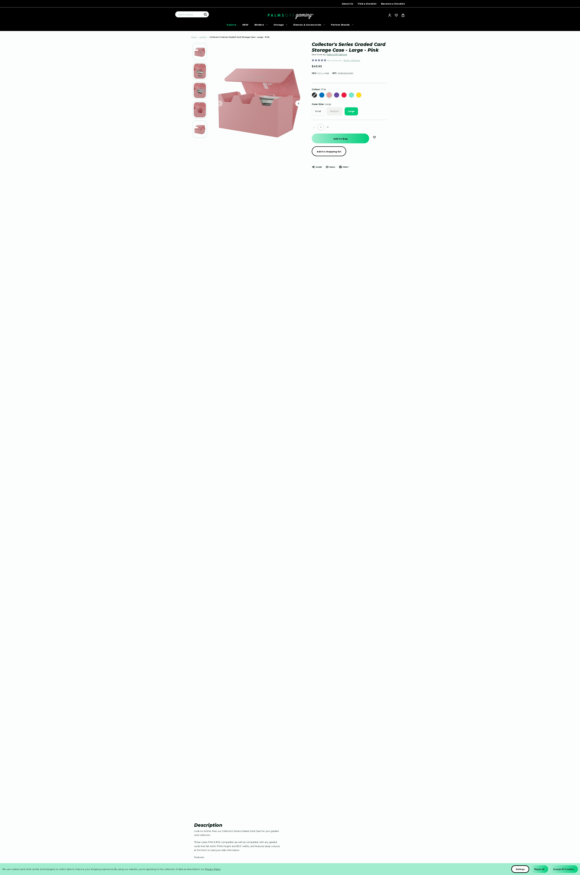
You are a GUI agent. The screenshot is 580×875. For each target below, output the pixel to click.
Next (298, 103)
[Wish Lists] (396, 15)
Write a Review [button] (351, 60)
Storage (279, 24)
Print (346, 167)
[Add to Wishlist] (374, 137)
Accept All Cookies (563, 869)
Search (205, 14)
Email (332, 167)
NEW (245, 24)
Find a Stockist (367, 3)
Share (319, 167)
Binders (259, 24)
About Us (347, 3)
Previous (220, 103)
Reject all (539, 869)
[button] (314, 95)
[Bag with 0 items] (403, 15)
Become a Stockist (393, 3)
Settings (520, 869)
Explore (231, 24)
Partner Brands (340, 24)
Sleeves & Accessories (307, 24)
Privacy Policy (213, 869)
